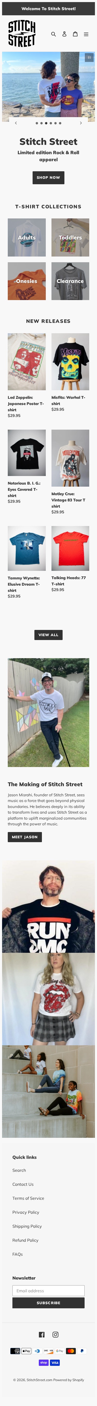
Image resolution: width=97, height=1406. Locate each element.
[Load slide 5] (55, 123)
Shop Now (49, 177)
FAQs (17, 1254)
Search (19, 1170)
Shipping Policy (27, 1226)
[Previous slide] (16, 123)
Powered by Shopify (68, 1380)
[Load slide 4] (51, 123)
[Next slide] (81, 123)
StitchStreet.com (39, 1380)
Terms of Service (28, 1198)
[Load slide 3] (46, 123)
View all (49, 635)
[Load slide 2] (41, 123)
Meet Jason (25, 837)
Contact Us (23, 1184)
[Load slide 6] (60, 123)
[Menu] (86, 33)
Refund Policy (25, 1240)
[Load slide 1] (37, 123)
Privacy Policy (25, 1212)
